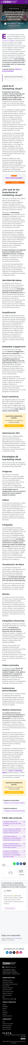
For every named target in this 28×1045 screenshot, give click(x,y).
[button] (14, 823)
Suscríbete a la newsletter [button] (8, 999)
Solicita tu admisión (7, 1025)
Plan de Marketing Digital (14, 178)
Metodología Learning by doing (9, 984)
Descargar (15, 182)
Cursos (4, 1010)
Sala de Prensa (5, 986)
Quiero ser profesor (7, 995)
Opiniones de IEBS (6, 989)
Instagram (12, 40)
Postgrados (5, 1006)
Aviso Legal (7, 1035)
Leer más (21, 874)
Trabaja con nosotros (7, 993)
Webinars (4, 1014)
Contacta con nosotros (7, 1023)
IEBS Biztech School (7, 980)
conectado (16, 938)
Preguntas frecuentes (7, 987)
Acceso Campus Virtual (7, 991)
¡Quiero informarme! (14, 425)
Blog (3, 997)
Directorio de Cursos (7, 1016)
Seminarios (5, 1012)
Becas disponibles (6, 1027)
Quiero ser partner (6, 1029)
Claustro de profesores (7, 982)
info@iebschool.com (10, 967)
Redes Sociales (14, 8)
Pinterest (5, 40)
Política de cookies (15, 1035)
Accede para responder (9, 908)
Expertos (4, 1008)
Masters (4, 1004)
